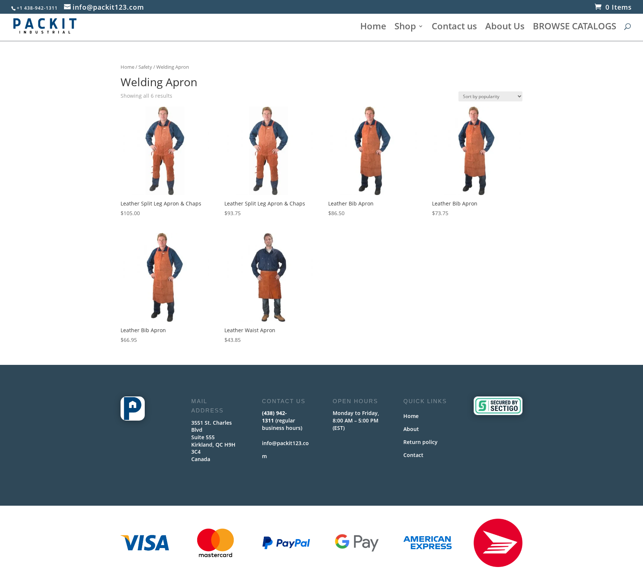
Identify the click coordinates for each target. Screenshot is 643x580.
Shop (405, 27)
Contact (413, 455)
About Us (505, 27)
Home (373, 27)
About (411, 428)
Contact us (454, 27)
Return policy (420, 441)
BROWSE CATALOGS (574, 27)
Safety (145, 67)
